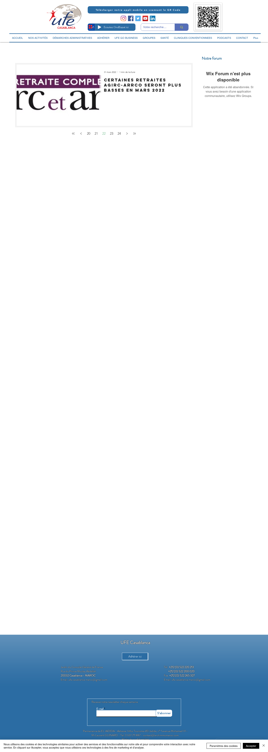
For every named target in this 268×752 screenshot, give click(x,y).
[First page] (73, 133)
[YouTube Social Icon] (145, 18)
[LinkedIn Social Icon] (152, 18)
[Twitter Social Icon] (138, 18)
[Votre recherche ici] (181, 27)
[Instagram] (123, 18)
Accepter (251, 746)
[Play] (99, 27)
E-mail (100, 709)
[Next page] (127, 133)
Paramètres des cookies (224, 746)
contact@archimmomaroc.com (161, 735)
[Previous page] (81, 133)
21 (96, 134)
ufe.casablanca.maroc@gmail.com (87, 679)
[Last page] (134, 133)
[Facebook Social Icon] (130, 18)
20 (88, 134)
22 (104, 134)
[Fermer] (263, 746)
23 (111, 134)
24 (119, 134)
